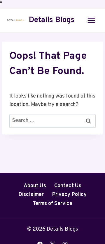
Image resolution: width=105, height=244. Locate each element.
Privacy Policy (69, 194)
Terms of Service (52, 203)
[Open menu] (91, 20)
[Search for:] (52, 120)
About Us (35, 186)
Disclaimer (31, 194)
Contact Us (67, 186)
